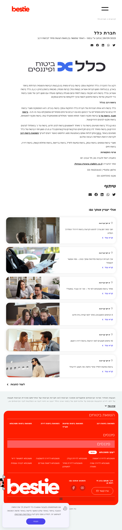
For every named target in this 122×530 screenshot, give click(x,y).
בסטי (98, 133)
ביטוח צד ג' (104, 115)
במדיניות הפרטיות (23, 514)
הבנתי (35, 521)
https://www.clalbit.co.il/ (88, 163)
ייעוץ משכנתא (106, 452)
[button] (114, 45)
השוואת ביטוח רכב (29, 133)
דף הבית (112, 19)
